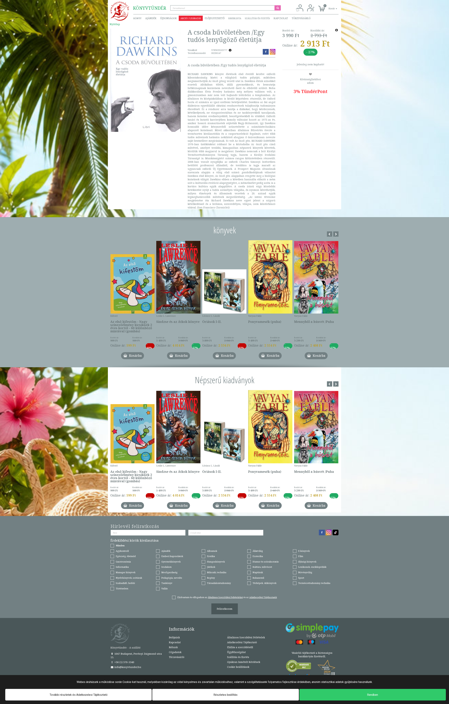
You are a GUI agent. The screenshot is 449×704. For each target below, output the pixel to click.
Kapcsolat (281, 18)
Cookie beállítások (238, 667)
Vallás (164, 588)
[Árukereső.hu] (299, 667)
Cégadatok (175, 652)
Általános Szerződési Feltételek (246, 637)
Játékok (211, 566)
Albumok (212, 550)
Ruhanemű (258, 577)
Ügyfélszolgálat (236, 652)
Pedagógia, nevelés (171, 577)
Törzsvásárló (301, 18)
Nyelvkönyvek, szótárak (129, 577)
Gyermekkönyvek (171, 561)
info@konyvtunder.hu (127, 667)
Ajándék (150, 18)
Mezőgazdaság (169, 572)
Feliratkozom (224, 608)
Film (300, 556)
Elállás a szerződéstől (240, 647)
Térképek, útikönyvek (264, 583)
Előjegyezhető (214, 18)
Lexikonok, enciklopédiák (312, 566)
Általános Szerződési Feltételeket (225, 597)
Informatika (122, 566)
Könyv (137, 18)
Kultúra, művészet (262, 566)
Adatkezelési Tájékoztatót (263, 597)
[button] (329, 6)
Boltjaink (174, 637)
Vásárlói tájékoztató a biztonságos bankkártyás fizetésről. (312, 654)
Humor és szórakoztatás (266, 561)
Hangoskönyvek (216, 561)
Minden (120, 545)
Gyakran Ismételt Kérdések (243, 662)
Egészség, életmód (126, 556)
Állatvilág (258, 550)
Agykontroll (122, 550)
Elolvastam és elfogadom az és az (227, 597)
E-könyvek (304, 550)
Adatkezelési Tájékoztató (242, 642)
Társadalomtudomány (219, 583)
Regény (211, 577)
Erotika (211, 556)
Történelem (122, 588)
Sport (301, 577)
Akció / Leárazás (190, 18)
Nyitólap (115, 24)
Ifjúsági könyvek (307, 561)
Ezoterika (258, 556)
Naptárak (258, 572)
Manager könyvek (125, 572)
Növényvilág (305, 572)
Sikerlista (234, 18)
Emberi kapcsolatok (172, 556)
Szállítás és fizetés (257, 18)
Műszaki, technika (216, 572)
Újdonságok (168, 18)
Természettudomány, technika (314, 583)
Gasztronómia (123, 561)
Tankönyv (166, 583)
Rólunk (173, 647)
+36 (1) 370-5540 (124, 662)
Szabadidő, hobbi (125, 583)
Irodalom (166, 566)
